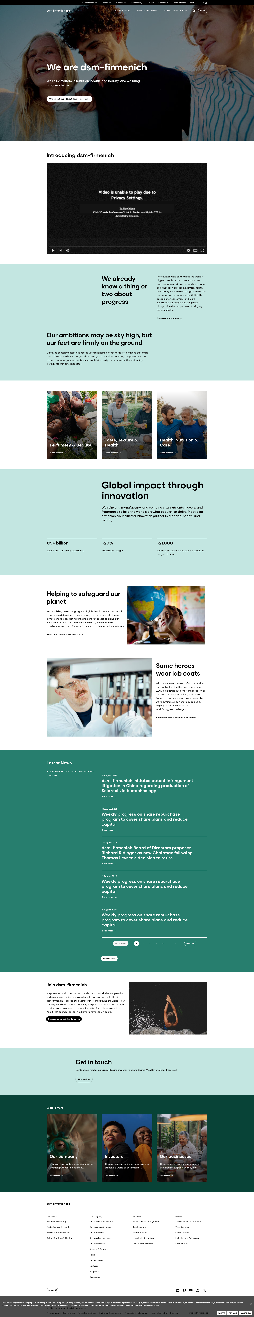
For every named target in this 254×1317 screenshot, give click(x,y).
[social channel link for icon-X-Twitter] (204, 1290)
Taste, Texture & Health (58, 1227)
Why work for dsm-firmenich (189, 1221)
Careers (179, 1217)
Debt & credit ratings (143, 1243)
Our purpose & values (100, 1227)
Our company (96, 1217)
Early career (181, 1243)
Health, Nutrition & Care (58, 1232)
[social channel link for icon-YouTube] (191, 1290)
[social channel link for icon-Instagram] (197, 1290)
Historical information (143, 1238)
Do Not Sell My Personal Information (105, 1305)
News (92, 1254)
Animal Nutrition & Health (59, 1238)
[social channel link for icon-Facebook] (184, 1290)
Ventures (94, 1265)
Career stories (182, 1232)
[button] (193, 10)
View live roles (182, 1227)
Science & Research (99, 1249)
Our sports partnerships (101, 1221)
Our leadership (97, 1232)
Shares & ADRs (140, 1232)
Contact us (95, 1277)
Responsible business (100, 1238)
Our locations (96, 1260)
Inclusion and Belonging (187, 1238)
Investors (137, 1217)
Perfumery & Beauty (56, 1221)
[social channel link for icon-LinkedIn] (177, 1290)
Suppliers (94, 1271)
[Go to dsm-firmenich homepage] (58, 10)
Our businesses (53, 1217)
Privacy (82, 1305)
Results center (139, 1227)
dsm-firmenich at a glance (146, 1221)
